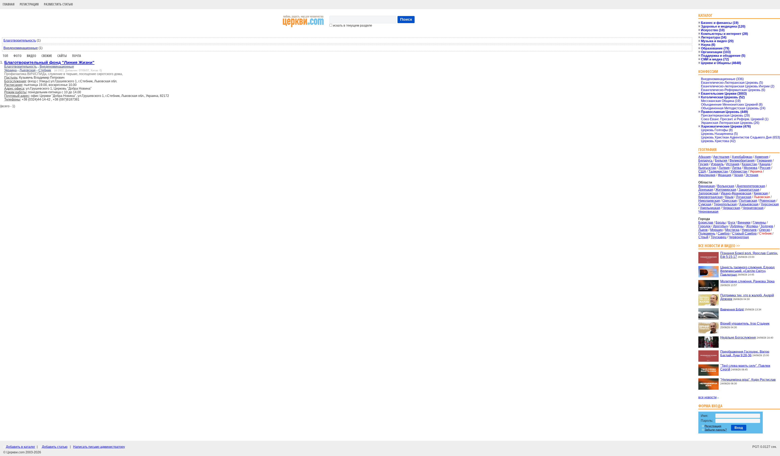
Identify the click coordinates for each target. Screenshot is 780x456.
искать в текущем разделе (352, 25)
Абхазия (704, 157)
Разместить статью (58, 4)
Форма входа (710, 406)
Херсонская (770, 204)
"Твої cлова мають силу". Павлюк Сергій (745, 367)
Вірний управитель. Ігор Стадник (744, 323)
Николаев (749, 230)
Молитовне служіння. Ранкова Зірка (747, 281)
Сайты (62, 56)
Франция (724, 175)
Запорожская (708, 193)
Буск (731, 222)
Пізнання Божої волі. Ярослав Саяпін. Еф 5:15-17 (749, 255)
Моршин (716, 230)
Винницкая (706, 186)
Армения (761, 157)
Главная (8, 4)
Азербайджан (742, 157)
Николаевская (709, 200)
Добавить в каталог (20, 446)
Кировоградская (710, 197)
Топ (5, 56)
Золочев (766, 226)
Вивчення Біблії (732, 309)
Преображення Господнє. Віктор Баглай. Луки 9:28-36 (744, 353)
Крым (729, 197)
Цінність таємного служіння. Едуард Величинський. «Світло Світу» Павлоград (747, 270)
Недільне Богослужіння (738, 337)
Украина (10, 70)
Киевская (761, 193)
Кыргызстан (707, 168)
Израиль (717, 164)
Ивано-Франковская (736, 193)
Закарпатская (749, 189)
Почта (76, 56)
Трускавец (718, 237)
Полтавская (748, 200)
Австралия (721, 157)
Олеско (764, 230)
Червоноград (739, 237)
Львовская (28, 70)
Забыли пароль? (716, 429)
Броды (721, 222)
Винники (744, 222)
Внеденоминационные (20, 48)
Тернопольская (725, 204)
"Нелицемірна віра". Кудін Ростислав (748, 379)
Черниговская (753, 208)
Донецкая (705, 189)
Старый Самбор (744, 233)
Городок (704, 226)
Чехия (738, 175)
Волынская (725, 186)
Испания (732, 164)
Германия (764, 160)
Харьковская (748, 204)
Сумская (704, 204)
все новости (707, 397)
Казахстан (749, 164)
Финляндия (706, 175)
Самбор (724, 233)
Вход (738, 427)
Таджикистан (718, 171)
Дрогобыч (720, 226)
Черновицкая (708, 211)
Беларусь (705, 160)
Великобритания (742, 160)
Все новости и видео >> (719, 245)
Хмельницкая (710, 208)
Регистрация (29, 4)
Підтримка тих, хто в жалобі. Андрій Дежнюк (747, 297)
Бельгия (721, 160)
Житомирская (725, 189)
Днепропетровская (751, 186)
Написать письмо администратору (99, 446)
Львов (703, 230)
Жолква (752, 226)
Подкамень (706, 233)
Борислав (705, 222)
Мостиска (732, 230)
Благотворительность (19, 40)
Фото (17, 56)
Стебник (44, 70)
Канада (764, 164)
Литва (736, 168)
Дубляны (737, 226)
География (707, 149)
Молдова (750, 168)
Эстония (751, 175)
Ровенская (767, 200)
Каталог (705, 15)
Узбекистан (738, 171)
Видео (31, 56)
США (702, 171)
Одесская (729, 200)
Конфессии (708, 71)
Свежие (46, 56)
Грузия (703, 164)
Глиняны (759, 222)
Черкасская (731, 208)
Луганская (743, 197)
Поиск (406, 19)
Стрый (703, 237)
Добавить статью (54, 446)
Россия (765, 168)
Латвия (724, 168)
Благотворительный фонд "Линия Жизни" (49, 62)
